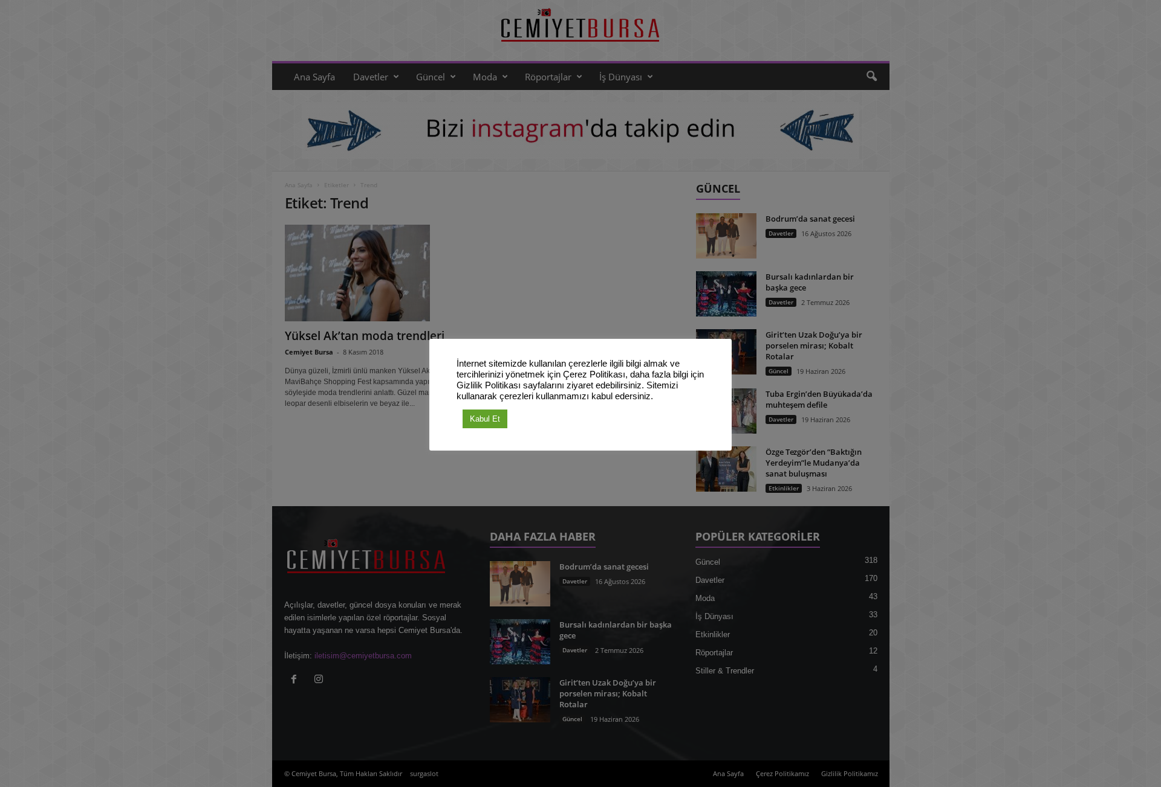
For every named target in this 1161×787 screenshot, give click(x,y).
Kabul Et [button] (485, 418)
